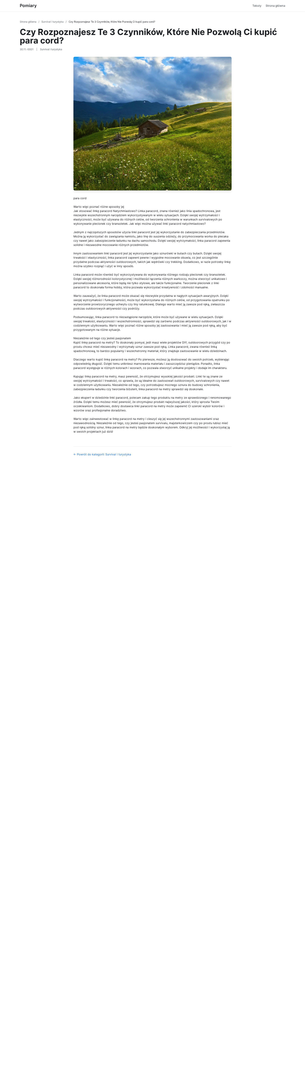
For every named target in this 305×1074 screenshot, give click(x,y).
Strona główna (275, 5)
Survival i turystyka (52, 21)
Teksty (256, 5)
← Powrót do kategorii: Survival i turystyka (102, 454)
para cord (79, 198)
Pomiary (28, 5)
